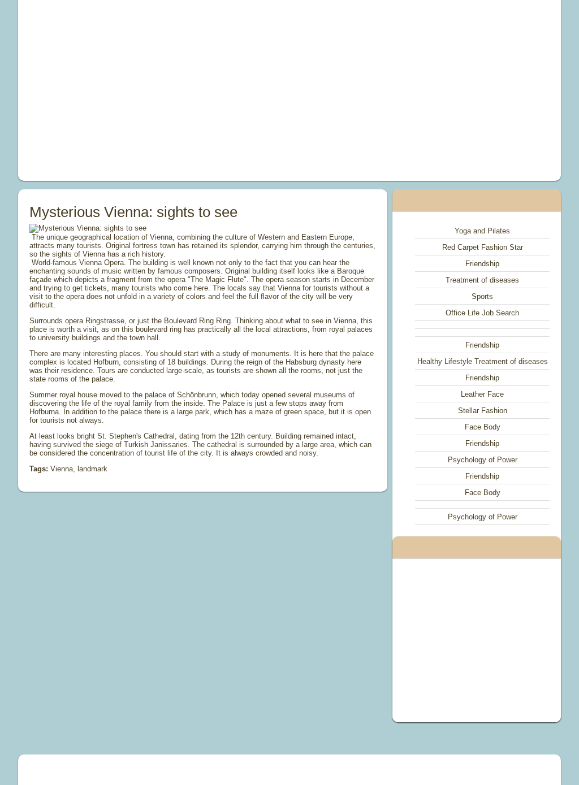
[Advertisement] (185, 90)
